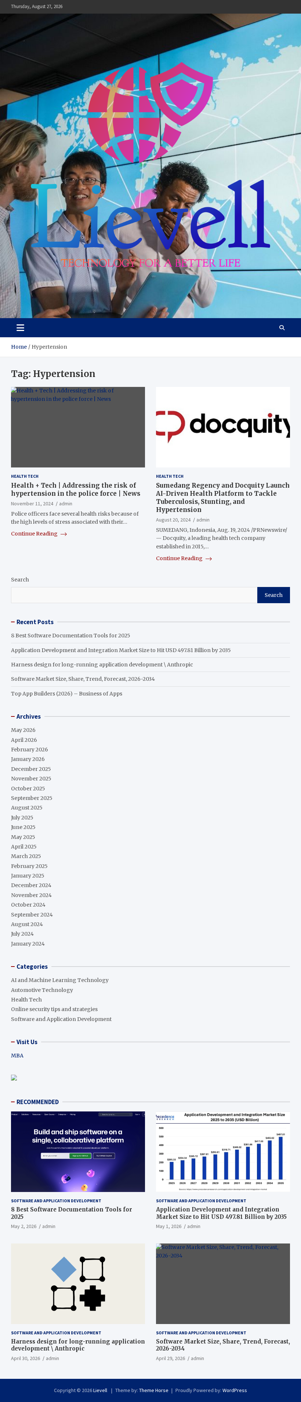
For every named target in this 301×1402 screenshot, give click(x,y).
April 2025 (24, 846)
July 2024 (22, 933)
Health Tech (25, 476)
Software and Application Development (61, 1019)
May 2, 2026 (23, 1226)
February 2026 (29, 749)
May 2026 (23, 730)
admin (65, 503)
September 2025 (31, 798)
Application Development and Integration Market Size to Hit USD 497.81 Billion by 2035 (121, 650)
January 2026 (28, 759)
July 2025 (22, 817)
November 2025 (31, 778)
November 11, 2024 (32, 503)
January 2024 (28, 943)
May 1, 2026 (168, 1226)
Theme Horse (153, 1390)
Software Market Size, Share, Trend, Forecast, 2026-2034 (83, 679)
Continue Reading (35, 533)
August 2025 (27, 807)
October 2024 (28, 904)
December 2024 (31, 885)
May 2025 (23, 837)
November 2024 (31, 895)
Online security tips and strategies (54, 1009)
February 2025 (29, 866)
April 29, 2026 (170, 1358)
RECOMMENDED (38, 1102)
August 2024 (27, 924)
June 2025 (23, 827)
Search (20, 579)
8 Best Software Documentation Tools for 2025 (70, 635)
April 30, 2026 (25, 1358)
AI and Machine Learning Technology (60, 980)
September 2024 (32, 914)
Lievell (100, 1390)
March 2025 (26, 856)
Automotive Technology (42, 990)
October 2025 (28, 788)
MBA (17, 1055)
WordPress (234, 1390)
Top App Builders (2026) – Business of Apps (66, 693)
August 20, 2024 (173, 519)
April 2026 (24, 740)
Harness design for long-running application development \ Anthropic (102, 664)
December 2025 (31, 769)
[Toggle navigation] (20, 327)
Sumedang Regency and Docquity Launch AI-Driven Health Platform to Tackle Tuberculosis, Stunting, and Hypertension (223, 497)
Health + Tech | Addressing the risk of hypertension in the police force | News (75, 489)
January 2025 (27, 875)
